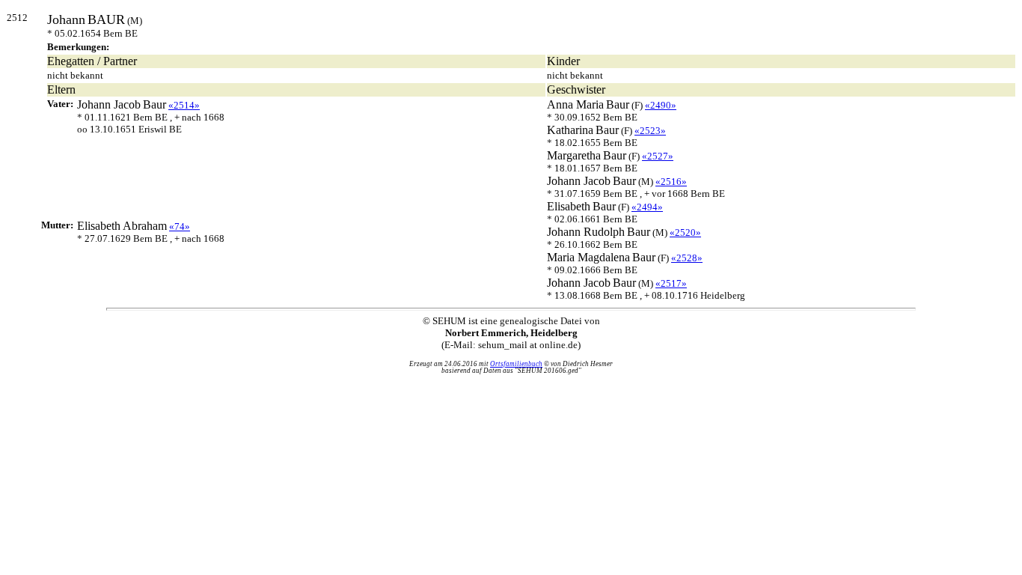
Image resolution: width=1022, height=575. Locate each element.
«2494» (647, 207)
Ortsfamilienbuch (516, 364)
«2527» (657, 156)
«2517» (671, 283)
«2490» (660, 105)
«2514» (184, 105)
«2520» (685, 232)
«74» (179, 226)
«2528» (687, 258)
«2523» (650, 130)
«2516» (671, 181)
